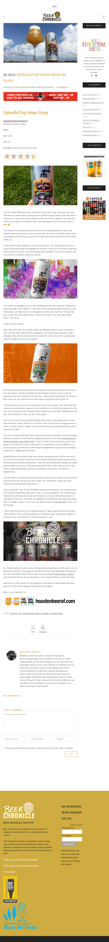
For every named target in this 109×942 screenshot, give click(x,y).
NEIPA (37, 614)
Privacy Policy (9, 871)
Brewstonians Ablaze (93, 102)
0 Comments (62, 87)
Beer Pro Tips (89, 94)
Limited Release (28, 614)
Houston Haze (60, 502)
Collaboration (90, 109)
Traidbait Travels (91, 131)
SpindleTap (45, 614)
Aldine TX (14, 614)
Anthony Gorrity (46, 87)
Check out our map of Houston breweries (20, 865)
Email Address (68, 828)
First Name (66, 836)
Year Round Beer (56, 614)
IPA (20, 614)
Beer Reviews (28, 87)
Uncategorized (90, 135)
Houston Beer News (92, 113)
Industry (87, 127)
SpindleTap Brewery (15, 121)
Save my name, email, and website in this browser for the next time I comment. (39, 748)
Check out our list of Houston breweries (20, 859)
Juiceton (70, 574)
